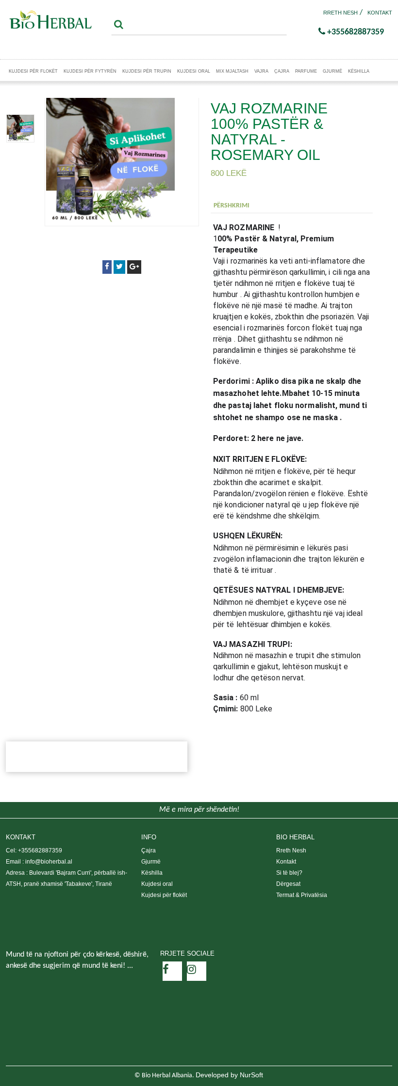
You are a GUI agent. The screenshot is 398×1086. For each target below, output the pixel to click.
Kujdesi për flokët (33, 71)
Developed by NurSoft (229, 1075)
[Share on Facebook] (107, 266)
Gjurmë (332, 71)
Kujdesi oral (193, 71)
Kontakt (379, 13)
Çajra (281, 71)
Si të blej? (289, 872)
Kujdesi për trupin (146, 71)
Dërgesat (288, 884)
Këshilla (358, 71)
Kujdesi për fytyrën (90, 71)
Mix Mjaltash (232, 71)
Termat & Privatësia (301, 895)
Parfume (306, 71)
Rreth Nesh (340, 13)
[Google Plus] (134, 266)
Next (20, 98)
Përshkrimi (231, 205)
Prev (20, 158)
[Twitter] (119, 266)
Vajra (261, 71)
